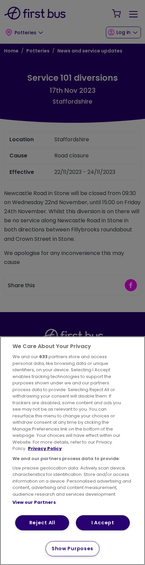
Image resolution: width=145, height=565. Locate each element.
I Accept (102, 522)
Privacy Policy (45, 448)
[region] (72, 450)
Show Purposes (72, 548)
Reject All (42, 522)
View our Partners (34, 502)
